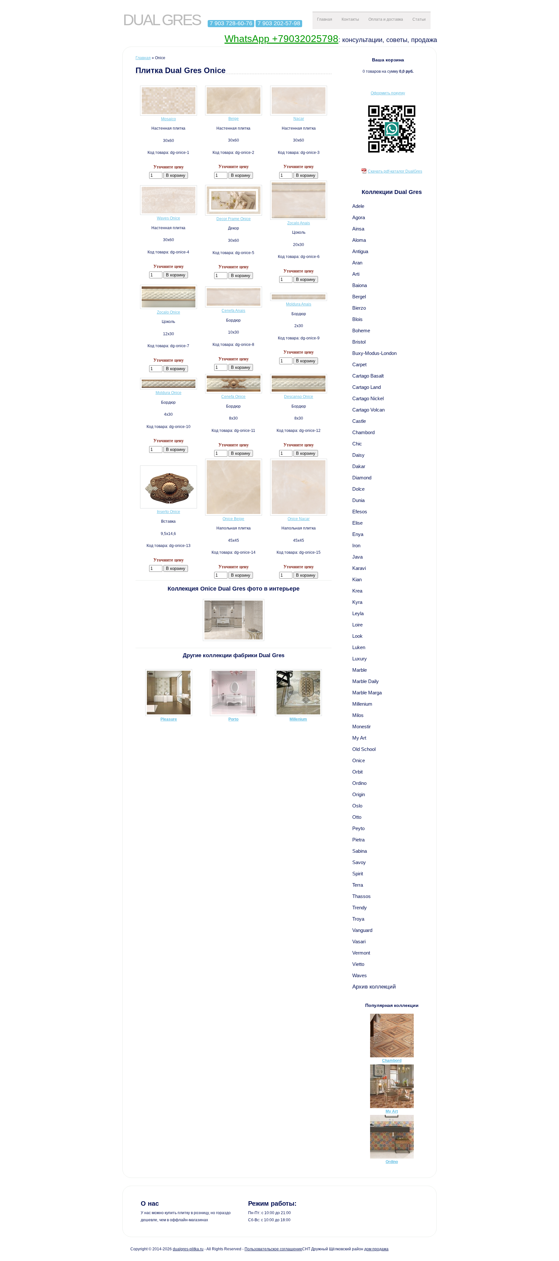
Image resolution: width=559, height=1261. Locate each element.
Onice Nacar (299, 519)
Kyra (357, 602)
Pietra (358, 839)
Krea (357, 590)
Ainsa (358, 228)
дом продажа (376, 1249)
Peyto (358, 828)
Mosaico (168, 119)
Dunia (358, 500)
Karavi (359, 568)
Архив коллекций (374, 986)
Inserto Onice (168, 511)
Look (357, 636)
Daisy (358, 455)
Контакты (350, 19)
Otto (356, 817)
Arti (355, 274)
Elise (357, 523)
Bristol (359, 342)
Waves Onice (168, 218)
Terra (357, 885)
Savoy (359, 862)
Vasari (359, 941)
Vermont (361, 953)
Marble (359, 670)
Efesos (359, 511)
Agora (358, 217)
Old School (364, 749)
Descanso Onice (298, 396)
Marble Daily (365, 681)
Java (357, 557)
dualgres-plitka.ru (188, 1249)
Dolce (358, 489)
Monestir (361, 726)
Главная (324, 19)
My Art (359, 738)
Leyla (358, 613)
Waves (359, 975)
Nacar (298, 118)
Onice (358, 760)
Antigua (360, 251)
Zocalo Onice (168, 312)
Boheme (361, 330)
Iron (356, 545)
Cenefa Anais (233, 310)
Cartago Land (366, 387)
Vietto (358, 964)
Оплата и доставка (385, 19)
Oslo (357, 805)
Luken (358, 647)
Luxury (359, 658)
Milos (358, 715)
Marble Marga (367, 692)
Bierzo (359, 308)
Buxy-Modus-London (374, 353)
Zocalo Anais (298, 223)
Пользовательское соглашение (273, 1249)
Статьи (419, 19)
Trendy (359, 907)
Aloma (359, 240)
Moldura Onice (168, 392)
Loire (357, 624)
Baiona (359, 285)
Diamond (361, 477)
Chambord (363, 432)
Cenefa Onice (233, 396)
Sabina (359, 851)
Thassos (361, 896)
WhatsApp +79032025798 (281, 38)
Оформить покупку (388, 93)
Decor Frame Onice (233, 219)
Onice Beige (233, 519)
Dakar (358, 466)
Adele (358, 206)
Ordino (359, 783)
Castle (359, 421)
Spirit (357, 873)
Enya (357, 534)
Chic (357, 443)
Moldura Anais (298, 304)
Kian (357, 579)
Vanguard (362, 930)
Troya (358, 919)
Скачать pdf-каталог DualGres (395, 171)
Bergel (359, 296)
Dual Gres (162, 19)
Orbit (357, 772)
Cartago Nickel (368, 398)
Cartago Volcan (368, 409)
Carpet (359, 364)
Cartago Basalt (368, 376)
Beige (233, 118)
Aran (357, 262)
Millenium (362, 704)
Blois (357, 319)
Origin (358, 794)
